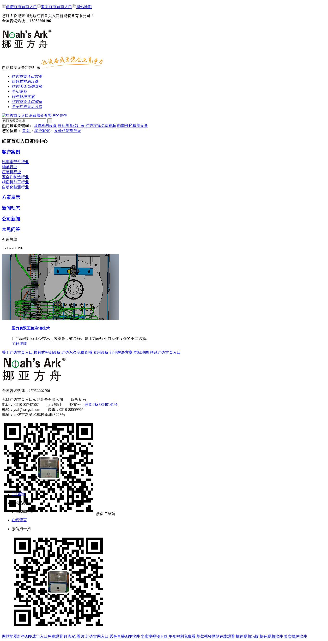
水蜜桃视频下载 (154, 636)
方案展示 (11, 197)
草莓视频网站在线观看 (215, 636)
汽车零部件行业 (15, 162)
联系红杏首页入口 (56, 7)
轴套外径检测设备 (132, 126)
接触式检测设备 (47, 352)
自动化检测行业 (15, 187)
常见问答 (11, 229)
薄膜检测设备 (45, 126)
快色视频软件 (271, 636)
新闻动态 (11, 207)
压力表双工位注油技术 (31, 328)
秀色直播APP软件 (124, 636)
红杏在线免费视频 (100, 126)
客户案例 (42, 131)
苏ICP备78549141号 (101, 404)
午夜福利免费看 (182, 636)
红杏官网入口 (97, 636)
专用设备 (101, 352)
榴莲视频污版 (247, 636)
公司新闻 (11, 218)
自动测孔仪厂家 (71, 126)
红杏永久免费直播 (76, 352)
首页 (26, 131)
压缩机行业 (11, 172)
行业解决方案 (121, 352)
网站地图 (84, 7)
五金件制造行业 (67, 131)
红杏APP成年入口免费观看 (40, 636)
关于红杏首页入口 (17, 352)
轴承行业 (9, 167)
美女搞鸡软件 (295, 636)
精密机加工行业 (15, 182)
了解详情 (19, 343)
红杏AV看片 (74, 636)
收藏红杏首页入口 (21, 7)
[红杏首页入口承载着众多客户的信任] (34, 116)
